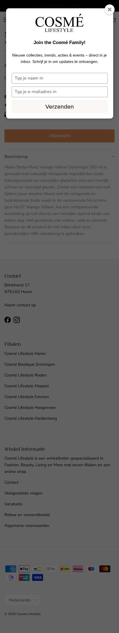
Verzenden (59, 106)
